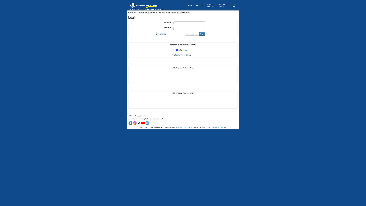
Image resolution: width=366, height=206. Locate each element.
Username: (167, 22)
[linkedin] (147, 123)
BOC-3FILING (234, 5)
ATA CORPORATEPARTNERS (223, 5)
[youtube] (143, 123)
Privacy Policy (187, 127)
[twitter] (139, 123)
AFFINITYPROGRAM (210, 5)
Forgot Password (161, 34)
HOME (190, 5)
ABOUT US (199, 5)
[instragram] (135, 123)
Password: (167, 27)
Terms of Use (177, 127)
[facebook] (130, 123)
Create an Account (191, 34)
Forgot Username (161, 33)
